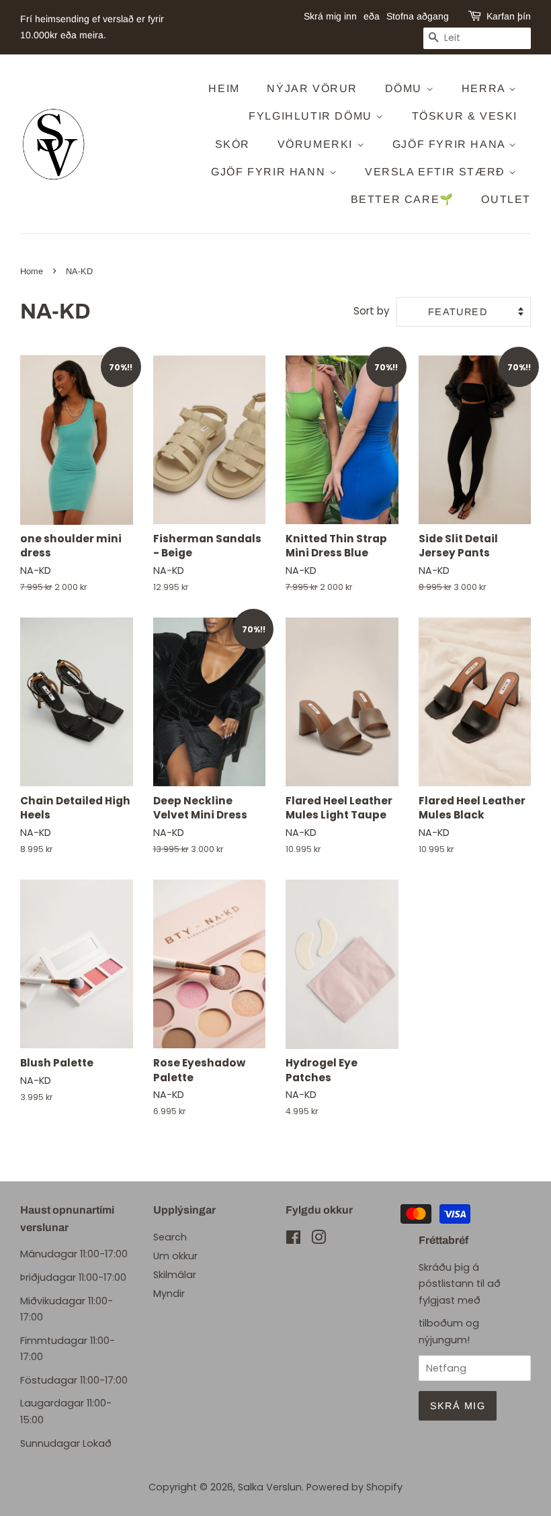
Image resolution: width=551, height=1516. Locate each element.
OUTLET (506, 199)
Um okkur (175, 1256)
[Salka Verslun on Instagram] (318, 1240)
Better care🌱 (402, 199)
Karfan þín (508, 16)
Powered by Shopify (354, 1487)
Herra (485, 88)
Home (31, 271)
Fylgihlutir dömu (312, 116)
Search (170, 1237)
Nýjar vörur (312, 88)
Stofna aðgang (417, 16)
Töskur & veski (464, 116)
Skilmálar (174, 1274)
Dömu (405, 88)
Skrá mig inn (330, 16)
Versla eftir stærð (437, 171)
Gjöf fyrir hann (270, 171)
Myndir (169, 1293)
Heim (223, 88)
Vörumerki (317, 144)
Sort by (371, 311)
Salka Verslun (270, 1487)
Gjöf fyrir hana (450, 144)
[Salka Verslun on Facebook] (293, 1240)
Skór (232, 144)
